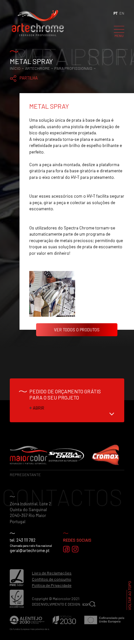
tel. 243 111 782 (22, 540)
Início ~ (17, 68)
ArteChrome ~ (39, 68)
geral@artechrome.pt (29, 550)
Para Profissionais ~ (75, 68)
